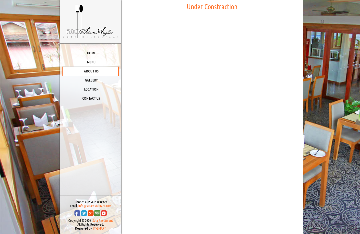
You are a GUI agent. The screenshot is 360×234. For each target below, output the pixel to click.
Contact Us (91, 98)
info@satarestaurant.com (94, 206)
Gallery (91, 80)
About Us (91, 71)
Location (91, 89)
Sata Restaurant (102, 220)
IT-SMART (99, 228)
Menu (91, 62)
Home (91, 53)
